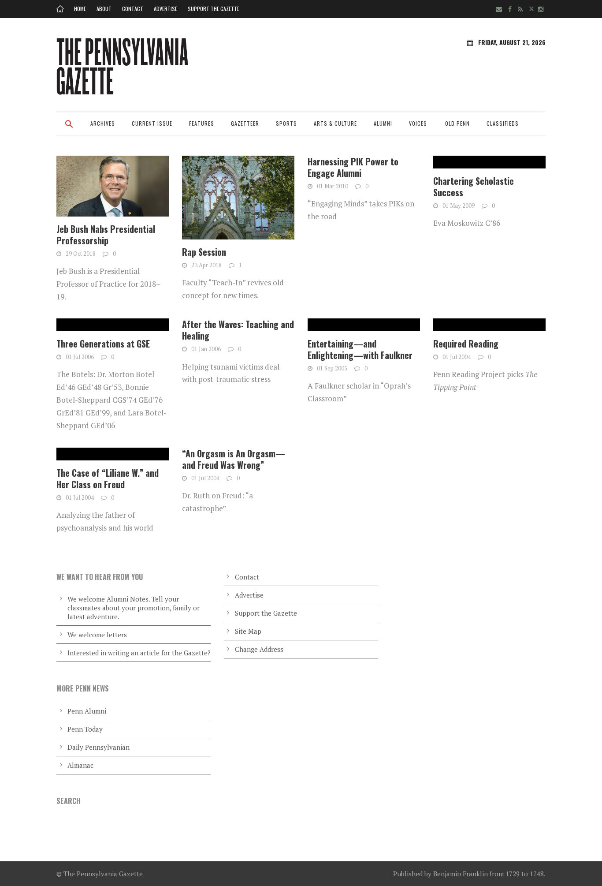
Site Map (248, 631)
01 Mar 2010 (332, 186)
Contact (132, 8)
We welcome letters (97, 634)
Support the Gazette (213, 8)
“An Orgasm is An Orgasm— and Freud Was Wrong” (233, 459)
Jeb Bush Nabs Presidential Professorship (105, 234)
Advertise (165, 8)
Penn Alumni (86, 711)
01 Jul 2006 (80, 357)
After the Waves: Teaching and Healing (238, 330)
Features (201, 123)
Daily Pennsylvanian (98, 747)
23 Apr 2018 (206, 265)
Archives (102, 123)
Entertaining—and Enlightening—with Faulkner (360, 349)
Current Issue (152, 123)
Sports (286, 123)
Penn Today (85, 729)
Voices (418, 123)
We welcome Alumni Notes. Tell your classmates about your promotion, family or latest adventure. (133, 607)
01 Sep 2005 (332, 368)
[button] (69, 129)
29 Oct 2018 (81, 254)
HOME (80, 8)
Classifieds (503, 123)
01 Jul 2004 (456, 357)
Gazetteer (245, 123)
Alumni (383, 123)
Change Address (259, 649)
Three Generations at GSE (103, 343)
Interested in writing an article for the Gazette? (139, 652)
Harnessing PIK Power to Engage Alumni (353, 167)
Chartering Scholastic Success (473, 186)
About (104, 8)
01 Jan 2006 (206, 349)
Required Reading (465, 343)
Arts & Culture (335, 123)
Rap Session (204, 251)
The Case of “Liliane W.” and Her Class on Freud (107, 478)
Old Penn (457, 123)
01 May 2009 (458, 205)
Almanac (80, 765)
